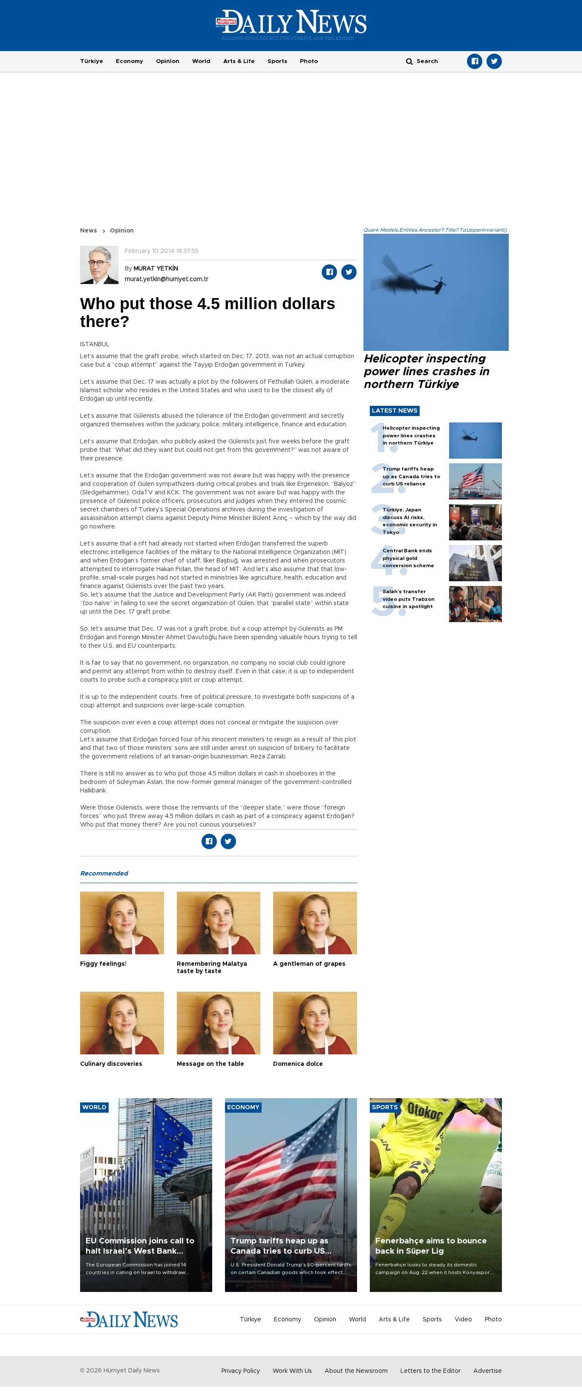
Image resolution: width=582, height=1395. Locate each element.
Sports (277, 61)
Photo (309, 61)
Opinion (167, 61)
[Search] (409, 61)
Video (463, 1320)
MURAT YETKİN (156, 269)
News (88, 231)
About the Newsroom (356, 1371)
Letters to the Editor (430, 1371)
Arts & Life (239, 61)
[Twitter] (494, 61)
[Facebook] (474, 61)
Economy (129, 61)
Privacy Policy (241, 1371)
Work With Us (292, 1371)
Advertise (487, 1371)
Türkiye (91, 61)
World (201, 61)
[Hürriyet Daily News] (291, 25)
